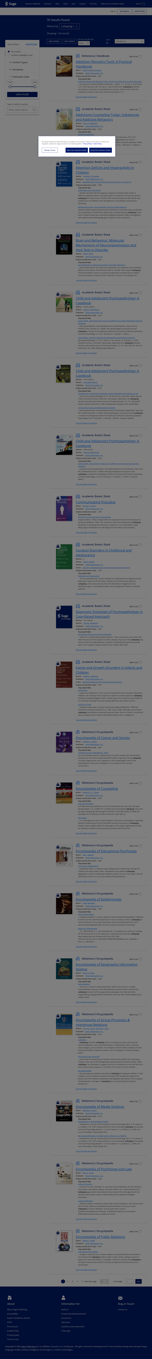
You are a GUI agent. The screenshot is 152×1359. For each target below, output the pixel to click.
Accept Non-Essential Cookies (100, 150)
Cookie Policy (97, 144)
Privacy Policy (87, 144)
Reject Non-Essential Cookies (77, 150)
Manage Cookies (49, 150)
